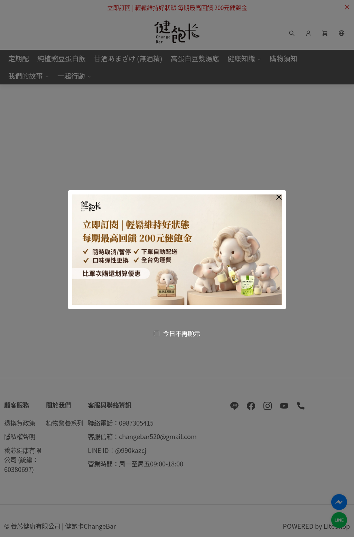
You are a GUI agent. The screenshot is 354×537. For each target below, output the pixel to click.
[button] (279, 197)
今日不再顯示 (181, 333)
